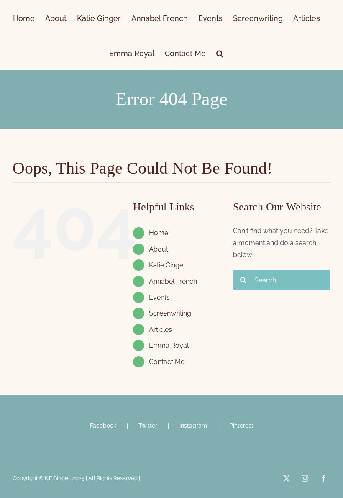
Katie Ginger (167, 265)
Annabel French (173, 281)
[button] (219, 52)
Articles (160, 330)
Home (158, 233)
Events (159, 297)
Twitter (147, 425)
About (158, 249)
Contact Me (166, 362)
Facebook (103, 425)
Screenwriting (170, 313)
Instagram (193, 425)
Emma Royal (169, 345)
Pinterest (241, 425)
